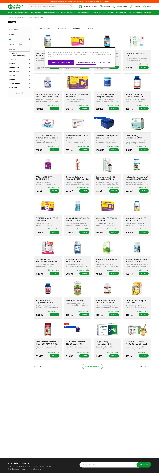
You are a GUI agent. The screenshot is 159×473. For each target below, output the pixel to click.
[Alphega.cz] (16, 6)
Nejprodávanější (44, 28)
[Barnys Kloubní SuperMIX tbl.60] (77, 247)
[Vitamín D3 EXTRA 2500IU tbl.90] (48, 165)
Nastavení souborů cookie (86, 62)
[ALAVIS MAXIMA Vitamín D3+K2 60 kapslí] (77, 206)
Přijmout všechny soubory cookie (61, 62)
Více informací (103, 1)
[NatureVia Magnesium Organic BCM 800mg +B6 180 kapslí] (48, 41)
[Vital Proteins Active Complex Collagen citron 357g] (107, 82)
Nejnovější (92, 28)
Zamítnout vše (105, 62)
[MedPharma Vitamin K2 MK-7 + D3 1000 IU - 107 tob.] (48, 82)
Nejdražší (76, 28)
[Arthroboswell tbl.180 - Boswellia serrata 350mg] (137, 247)
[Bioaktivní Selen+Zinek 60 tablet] (77, 123)
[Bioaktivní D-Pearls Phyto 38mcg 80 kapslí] (137, 330)
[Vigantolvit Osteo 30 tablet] (77, 41)
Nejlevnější (62, 28)
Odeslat (144, 465)
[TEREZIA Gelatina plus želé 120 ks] (137, 288)
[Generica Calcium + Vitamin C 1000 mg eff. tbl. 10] (77, 165)
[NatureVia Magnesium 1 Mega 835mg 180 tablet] (137, 165)
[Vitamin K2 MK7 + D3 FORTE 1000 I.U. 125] (137, 82)
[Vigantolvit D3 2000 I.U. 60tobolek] (107, 206)
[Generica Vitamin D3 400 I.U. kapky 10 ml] (107, 165)
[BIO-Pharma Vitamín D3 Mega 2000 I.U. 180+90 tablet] (48, 330)
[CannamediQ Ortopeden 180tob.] (137, 123)
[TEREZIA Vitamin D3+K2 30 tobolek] (48, 206)
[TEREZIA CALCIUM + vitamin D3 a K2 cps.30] (48, 123)
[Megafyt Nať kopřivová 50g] (107, 247)
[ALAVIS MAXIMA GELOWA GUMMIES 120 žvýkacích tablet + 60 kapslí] (48, 247)
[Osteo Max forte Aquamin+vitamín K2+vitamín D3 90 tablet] (48, 288)
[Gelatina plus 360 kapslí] (107, 41)
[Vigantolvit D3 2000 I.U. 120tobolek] (77, 82)
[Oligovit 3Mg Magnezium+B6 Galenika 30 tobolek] (107, 330)
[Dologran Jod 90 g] (77, 288)
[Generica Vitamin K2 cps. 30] (137, 41)
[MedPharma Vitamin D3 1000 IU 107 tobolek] (107, 288)
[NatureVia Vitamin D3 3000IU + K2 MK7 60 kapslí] (137, 206)
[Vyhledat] (71, 6)
